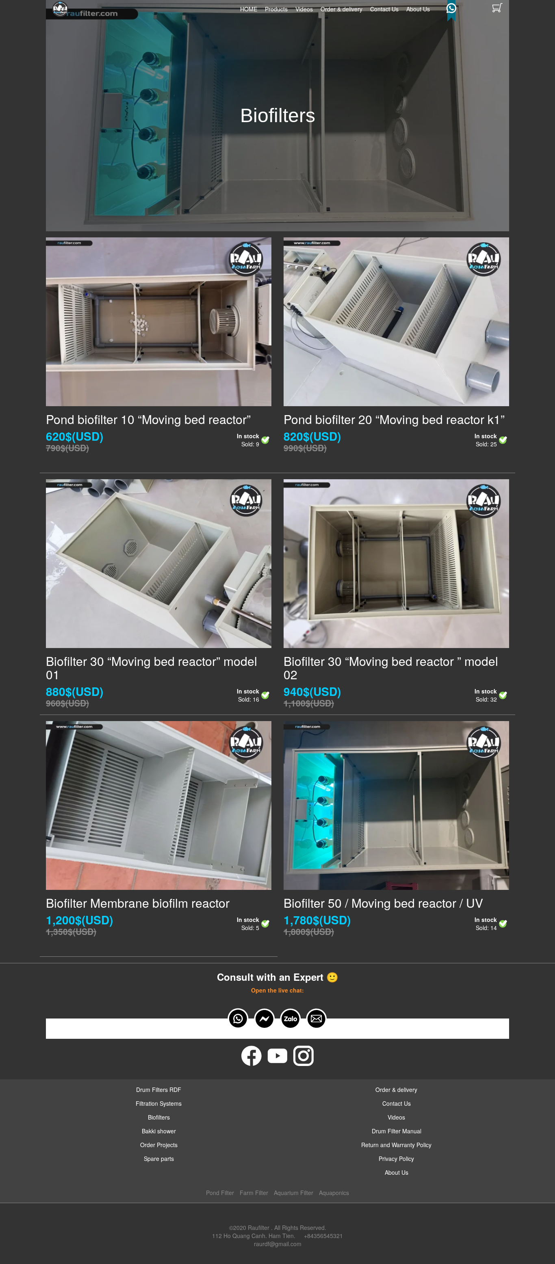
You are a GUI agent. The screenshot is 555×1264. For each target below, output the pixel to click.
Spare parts (159, 1158)
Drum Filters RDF (158, 1089)
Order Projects (159, 1145)
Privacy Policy (396, 1158)
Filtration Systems (159, 1103)
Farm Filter (254, 1193)
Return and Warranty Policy (396, 1145)
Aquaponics (334, 1193)
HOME (248, 9)
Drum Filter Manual (396, 1131)
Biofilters (159, 1117)
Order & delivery (341, 9)
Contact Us (384, 9)
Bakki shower (159, 1131)
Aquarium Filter (293, 1193)
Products (276, 9)
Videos (304, 9)
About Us (418, 9)
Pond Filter (220, 1193)
